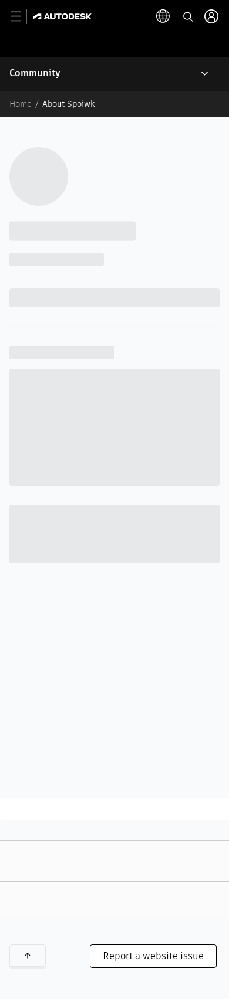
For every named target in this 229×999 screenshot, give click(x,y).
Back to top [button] (27, 955)
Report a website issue (153, 956)
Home (20, 104)
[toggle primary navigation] (22, 16)
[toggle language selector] (163, 16)
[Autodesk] (64, 16)
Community (34, 73)
